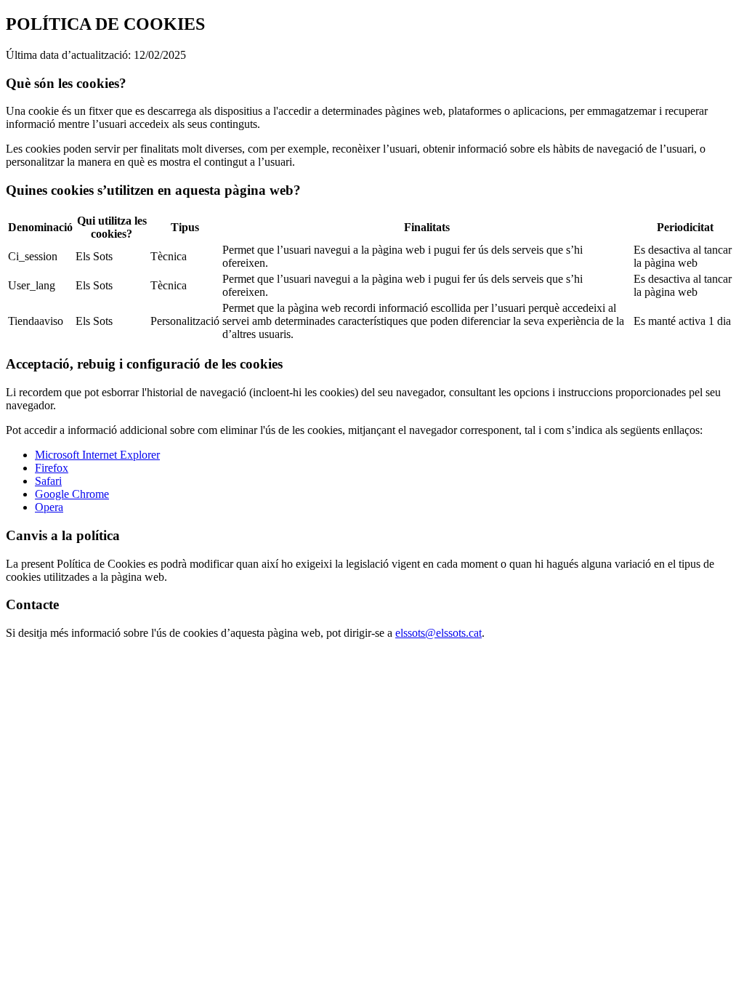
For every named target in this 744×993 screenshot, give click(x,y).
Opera (49, 507)
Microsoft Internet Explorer (97, 455)
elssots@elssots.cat (438, 633)
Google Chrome (72, 494)
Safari (48, 481)
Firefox (51, 468)
